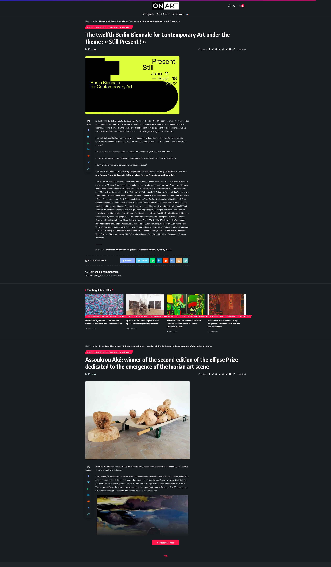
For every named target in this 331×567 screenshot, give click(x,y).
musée (168, 250)
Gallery (162, 250)
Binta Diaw (148, 196)
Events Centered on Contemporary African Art (109, 27)
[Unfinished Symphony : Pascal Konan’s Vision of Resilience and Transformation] (104, 305)
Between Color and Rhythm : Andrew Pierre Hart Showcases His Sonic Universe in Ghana (184, 323)
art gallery (131, 250)
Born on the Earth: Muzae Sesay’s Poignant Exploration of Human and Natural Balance (224, 323)
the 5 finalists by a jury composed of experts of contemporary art (154, 466)
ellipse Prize (123, 487)
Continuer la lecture (165, 543)
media (94, 21)
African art (110, 250)
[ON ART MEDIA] (165, 6)
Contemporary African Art (147, 250)
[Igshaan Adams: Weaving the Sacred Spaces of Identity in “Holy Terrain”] (145, 305)
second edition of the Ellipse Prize (164, 477)
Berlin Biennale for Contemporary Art (123, 121)
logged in (100, 275)
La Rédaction (90, 49)
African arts (121, 250)
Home (88, 21)
